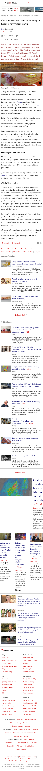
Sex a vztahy (15, 443)
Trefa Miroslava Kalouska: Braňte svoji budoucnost (26, 402)
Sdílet (12, 36)
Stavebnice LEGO (10, 742)
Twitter (16, 757)
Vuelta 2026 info (28, 657)
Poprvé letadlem (7, 703)
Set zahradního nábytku (28, 733)
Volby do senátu (7, 669)
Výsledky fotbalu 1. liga (9, 682)
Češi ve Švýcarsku (7, 708)
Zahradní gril (18, 736)
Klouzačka (16, 733)
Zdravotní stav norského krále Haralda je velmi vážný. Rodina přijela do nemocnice (36, 550)
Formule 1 (5, 690)
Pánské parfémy (21, 749)
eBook (5, 36)
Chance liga (5, 679)
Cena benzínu (27, 723)
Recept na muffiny (28, 682)
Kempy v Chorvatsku (8, 700)
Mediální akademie (10, 759)
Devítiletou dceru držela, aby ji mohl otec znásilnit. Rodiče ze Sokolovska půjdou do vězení (25, 329)
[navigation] (2, 2)
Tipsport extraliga (7, 684)
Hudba (14, 458)
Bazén (15, 729)
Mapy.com (20, 719)
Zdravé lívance (27, 684)
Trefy (13, 406)
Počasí (14, 371)
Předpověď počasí (30, 719)
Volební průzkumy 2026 (9, 660)
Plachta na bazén (24, 729)
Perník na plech (28, 693)
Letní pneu (33, 742)
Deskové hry (11, 746)
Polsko (19, 102)
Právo (2, 29)
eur (38, 105)
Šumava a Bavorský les (9, 706)
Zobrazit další (20, 315)
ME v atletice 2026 (7, 687)
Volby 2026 (5, 657)
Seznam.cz (31, 3)
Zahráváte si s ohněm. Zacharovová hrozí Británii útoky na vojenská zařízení (5, 550)
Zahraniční (15, 389)
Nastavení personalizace (27, 761)
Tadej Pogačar (27, 666)
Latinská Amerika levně (9, 711)
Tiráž (34, 757)
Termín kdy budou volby (9, 666)
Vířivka (25, 736)
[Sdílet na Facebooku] (38, 243)
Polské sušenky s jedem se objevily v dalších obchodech (25, 280)
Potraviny (24, 249)
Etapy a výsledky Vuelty (30, 660)
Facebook (9, 757)
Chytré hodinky (29, 746)
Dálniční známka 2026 (30, 703)
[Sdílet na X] (41, 243)
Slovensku (4, 175)
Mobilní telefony (29, 739)
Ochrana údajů (32, 759)
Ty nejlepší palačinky (29, 679)
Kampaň (37, 252)
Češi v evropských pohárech (21, 726)
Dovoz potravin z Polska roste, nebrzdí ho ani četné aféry (26, 297)
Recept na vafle (28, 690)
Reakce (30, 252)
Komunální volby (7, 671)
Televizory (20, 746)
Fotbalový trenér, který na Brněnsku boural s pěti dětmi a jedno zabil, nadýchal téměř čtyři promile (20, 553)
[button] (21, 74)
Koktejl (14, 426)
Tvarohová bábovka (29, 687)
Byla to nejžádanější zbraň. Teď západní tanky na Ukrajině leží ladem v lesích (26, 385)
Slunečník (8, 733)
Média (24, 252)
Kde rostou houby (15, 723)
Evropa (14, 354)
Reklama (22, 757)
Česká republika (6, 252)
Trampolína (34, 729)
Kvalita (31, 249)
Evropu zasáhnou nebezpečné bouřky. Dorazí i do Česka (25, 367)
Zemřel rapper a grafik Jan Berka (24, 455)
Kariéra (28, 757)
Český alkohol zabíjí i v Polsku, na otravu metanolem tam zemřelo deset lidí (27, 262)
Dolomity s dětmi (7, 714)
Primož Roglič (27, 669)
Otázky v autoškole (29, 711)
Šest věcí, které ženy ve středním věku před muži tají (26, 439)
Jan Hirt (25, 663)
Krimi (13, 334)
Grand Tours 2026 (28, 671)
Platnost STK (27, 714)
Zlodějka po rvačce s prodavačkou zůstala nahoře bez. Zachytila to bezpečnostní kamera (24, 421)
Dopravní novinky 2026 (30, 706)
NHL (3, 693)
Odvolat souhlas (13, 761)
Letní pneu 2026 (28, 700)
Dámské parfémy (23, 742)
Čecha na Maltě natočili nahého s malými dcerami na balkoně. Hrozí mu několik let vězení (26, 349)
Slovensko (16, 252)
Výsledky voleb (6, 663)
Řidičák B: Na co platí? (30, 708)
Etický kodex (22, 759)
